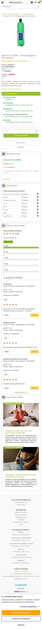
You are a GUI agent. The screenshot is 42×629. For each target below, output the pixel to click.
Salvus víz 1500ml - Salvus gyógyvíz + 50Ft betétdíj (18, 286)
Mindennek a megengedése (21, 612)
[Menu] (32, 2)
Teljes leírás (6, 179)
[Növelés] (36, 131)
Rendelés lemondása (21, 515)
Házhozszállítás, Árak (21, 502)
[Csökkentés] (5, 131)
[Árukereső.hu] (21, 585)
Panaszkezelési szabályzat (21, 522)
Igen (5, 299)
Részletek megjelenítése (28, 606)
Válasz (6, 315)
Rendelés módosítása (21, 512)
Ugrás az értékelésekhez (20, 61)
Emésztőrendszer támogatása (13, 403)
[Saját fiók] (35, 2)
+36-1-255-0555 (23, 571)
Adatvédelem (21, 519)
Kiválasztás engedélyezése (21, 619)
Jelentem (35, 315)
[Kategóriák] (2, 2)
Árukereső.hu (21, 588)
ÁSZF (21, 524)
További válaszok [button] (20, 392)
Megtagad (21, 625)
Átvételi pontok (21, 504)
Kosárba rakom (20, 135)
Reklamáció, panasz (21, 517)
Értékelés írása (8, 242)
